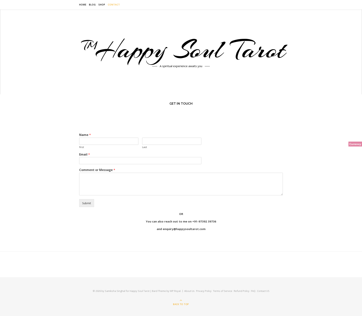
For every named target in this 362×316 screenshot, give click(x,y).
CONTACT (114, 4)
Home (82, 4)
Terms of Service (222, 291)
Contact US (263, 291)
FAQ (253, 291)
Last (144, 147)
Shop (101, 4)
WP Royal (175, 291)
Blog (92, 4)
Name (85, 135)
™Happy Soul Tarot (181, 49)
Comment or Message (97, 170)
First (81, 147)
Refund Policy (241, 291)
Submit (86, 203)
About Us (189, 291)
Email (84, 154)
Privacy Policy (204, 291)
